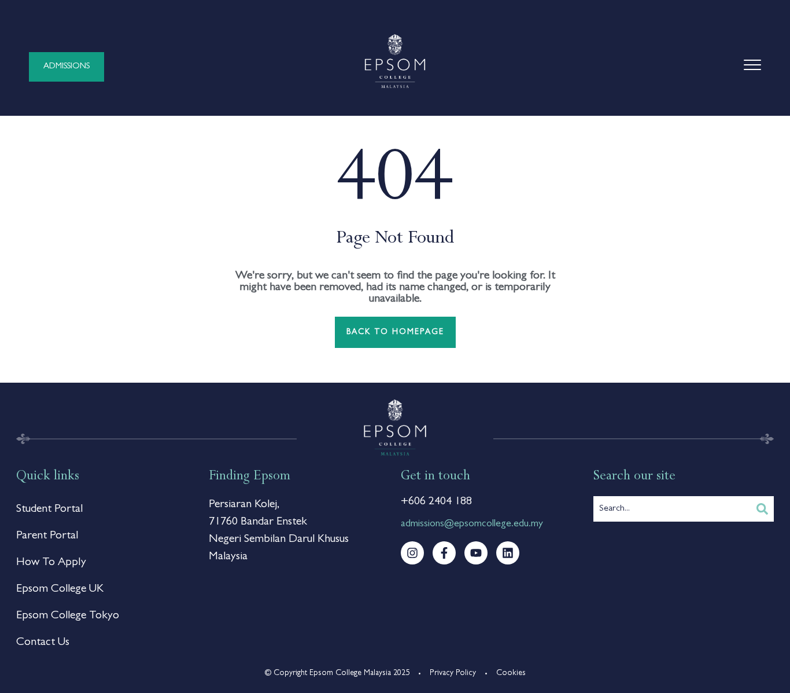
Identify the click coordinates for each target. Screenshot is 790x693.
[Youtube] (476, 552)
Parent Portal (47, 536)
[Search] (762, 509)
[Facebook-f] (444, 552)
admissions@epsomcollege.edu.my (472, 524)
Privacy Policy (453, 673)
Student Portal (49, 509)
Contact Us (42, 642)
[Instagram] (412, 552)
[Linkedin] (507, 552)
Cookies (511, 673)
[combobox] (672, 509)
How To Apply (51, 563)
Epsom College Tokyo (67, 616)
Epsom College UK (60, 589)
